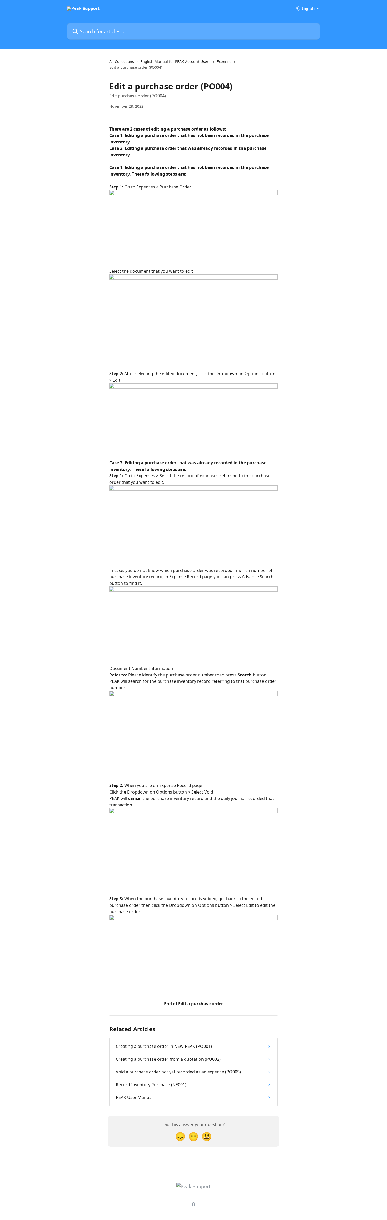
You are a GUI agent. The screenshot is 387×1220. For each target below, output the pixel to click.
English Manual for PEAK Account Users (175, 61)
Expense (224, 61)
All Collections (121, 61)
